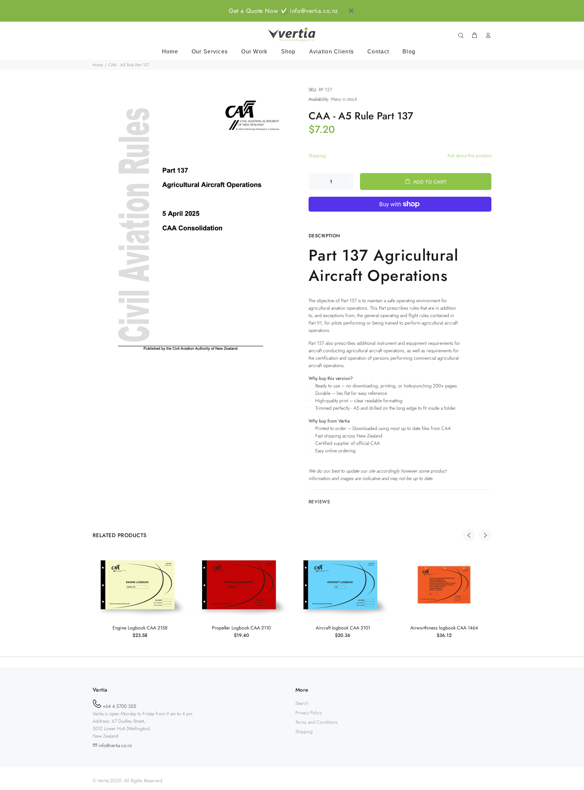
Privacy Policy (308, 712)
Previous (469, 535)
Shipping (317, 155)
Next (485, 535)
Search (302, 703)
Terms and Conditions (316, 722)
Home (98, 65)
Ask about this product (469, 155)
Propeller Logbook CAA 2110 (241, 627)
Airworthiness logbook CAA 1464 (444, 627)
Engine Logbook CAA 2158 (140, 627)
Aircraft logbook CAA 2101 (343, 627)
